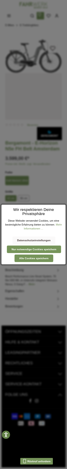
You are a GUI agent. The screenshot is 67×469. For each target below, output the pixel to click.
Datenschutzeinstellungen (34, 240)
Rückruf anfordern (39, 461)
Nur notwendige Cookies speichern (34, 249)
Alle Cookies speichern (34, 258)
